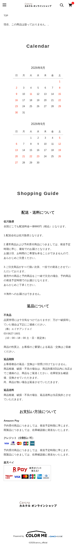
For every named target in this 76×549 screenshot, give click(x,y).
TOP (6, 15)
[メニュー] (4, 5)
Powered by (18, 536)
